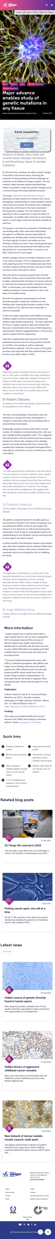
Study (7, 1199)
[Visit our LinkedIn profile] (35, 1225)
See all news (7, 951)
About (7, 1189)
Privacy (7, 1196)
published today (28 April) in (29, 195)
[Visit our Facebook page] (32, 1225)
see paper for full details (30, 722)
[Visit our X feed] (24, 1225)
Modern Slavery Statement (39, 1199)
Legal (32, 1189)
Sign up (27, 145)
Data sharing (9, 1192)
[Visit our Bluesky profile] (28, 1225)
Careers (33, 1192)
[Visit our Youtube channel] (20, 1225)
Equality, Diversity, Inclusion (39, 1196)
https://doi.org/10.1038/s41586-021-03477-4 (25, 706)
